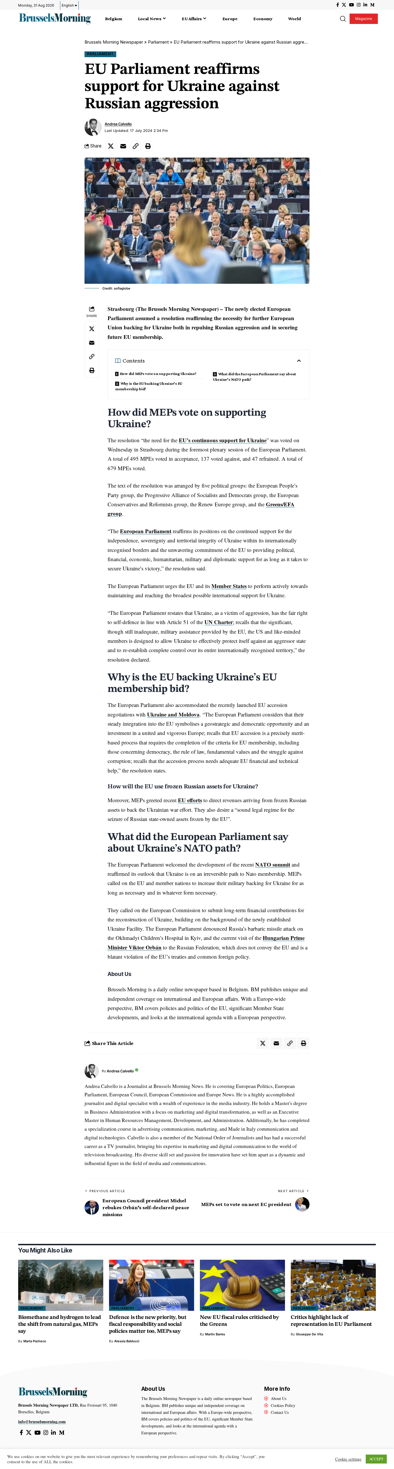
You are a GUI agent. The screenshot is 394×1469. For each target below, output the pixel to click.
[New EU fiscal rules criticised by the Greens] (242, 1285)
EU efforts (190, 800)
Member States (229, 586)
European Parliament (145, 531)
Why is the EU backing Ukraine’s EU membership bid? (148, 386)
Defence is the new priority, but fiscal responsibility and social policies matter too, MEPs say (147, 1324)
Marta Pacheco (34, 1341)
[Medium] (372, 5)
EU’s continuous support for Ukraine (223, 440)
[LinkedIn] (365, 5)
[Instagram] (358, 5)
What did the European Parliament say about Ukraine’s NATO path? (254, 377)
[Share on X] (111, 146)
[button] (342, 19)
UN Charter (218, 622)
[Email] (123, 146)
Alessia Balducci (126, 1341)
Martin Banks (215, 1334)
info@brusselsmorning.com (42, 1421)
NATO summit (272, 864)
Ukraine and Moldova (173, 714)
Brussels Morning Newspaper (114, 42)
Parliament (158, 42)
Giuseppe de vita (309, 1334)
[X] (344, 5)
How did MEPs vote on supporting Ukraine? (158, 373)
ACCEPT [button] (376, 1458)
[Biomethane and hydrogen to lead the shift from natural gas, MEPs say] (60, 1285)
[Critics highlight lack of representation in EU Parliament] (333, 1285)
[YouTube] (351, 5)
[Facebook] (337, 5)
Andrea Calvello (118, 124)
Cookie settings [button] (348, 1459)
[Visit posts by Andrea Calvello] (93, 127)
